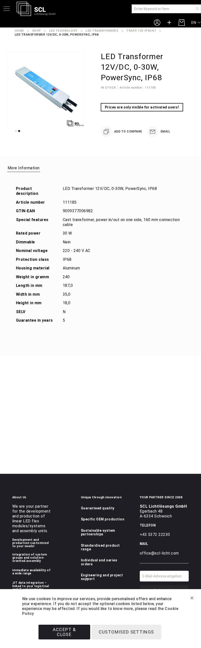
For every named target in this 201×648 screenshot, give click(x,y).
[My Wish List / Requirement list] (169, 22)
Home (19, 30)
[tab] (23, 168)
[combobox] (166, 8)
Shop (36, 30)
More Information (24, 168)
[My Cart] (182, 22)
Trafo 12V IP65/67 (141, 30)
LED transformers (102, 30)
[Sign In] (157, 22)
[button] (196, 22)
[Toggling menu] (7, 9)
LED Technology (63, 30)
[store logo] (36, 9)
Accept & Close (64, 632)
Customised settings (126, 632)
